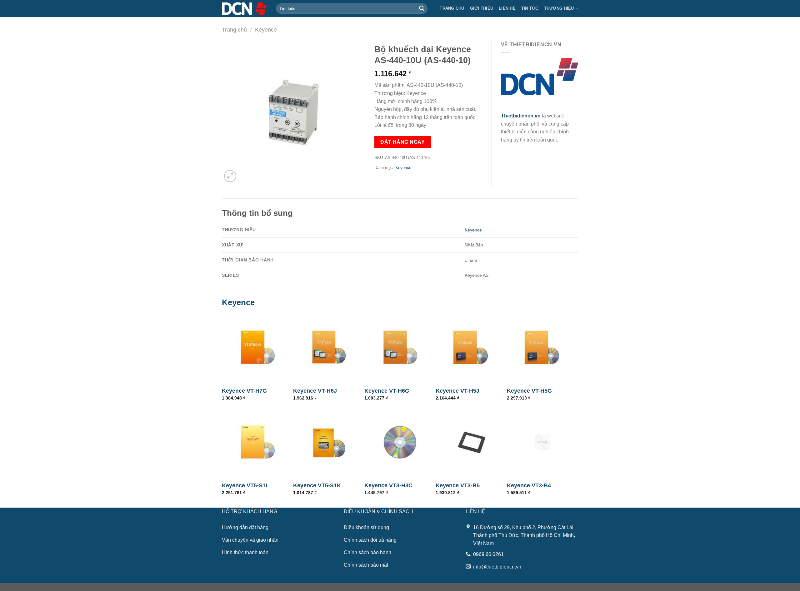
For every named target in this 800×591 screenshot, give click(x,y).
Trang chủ (452, 8)
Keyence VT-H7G (244, 391)
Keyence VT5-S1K (317, 485)
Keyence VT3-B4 (529, 485)
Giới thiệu (481, 8)
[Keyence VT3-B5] (471, 442)
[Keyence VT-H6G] (400, 347)
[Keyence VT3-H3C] (400, 442)
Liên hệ (507, 8)
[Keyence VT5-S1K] (328, 442)
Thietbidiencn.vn (521, 115)
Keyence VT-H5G (529, 391)
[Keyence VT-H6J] (328, 347)
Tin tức (529, 8)
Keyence (266, 29)
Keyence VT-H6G (386, 391)
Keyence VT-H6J (315, 391)
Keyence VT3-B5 (458, 485)
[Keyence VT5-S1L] (257, 442)
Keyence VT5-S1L (245, 485)
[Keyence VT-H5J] (471, 347)
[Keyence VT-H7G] (257, 347)
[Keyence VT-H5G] (542, 347)
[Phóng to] (230, 176)
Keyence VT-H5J (457, 391)
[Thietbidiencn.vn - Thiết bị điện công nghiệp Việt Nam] (244, 8)
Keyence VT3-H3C (388, 485)
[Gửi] (421, 8)
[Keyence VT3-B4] (542, 442)
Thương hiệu (559, 8)
